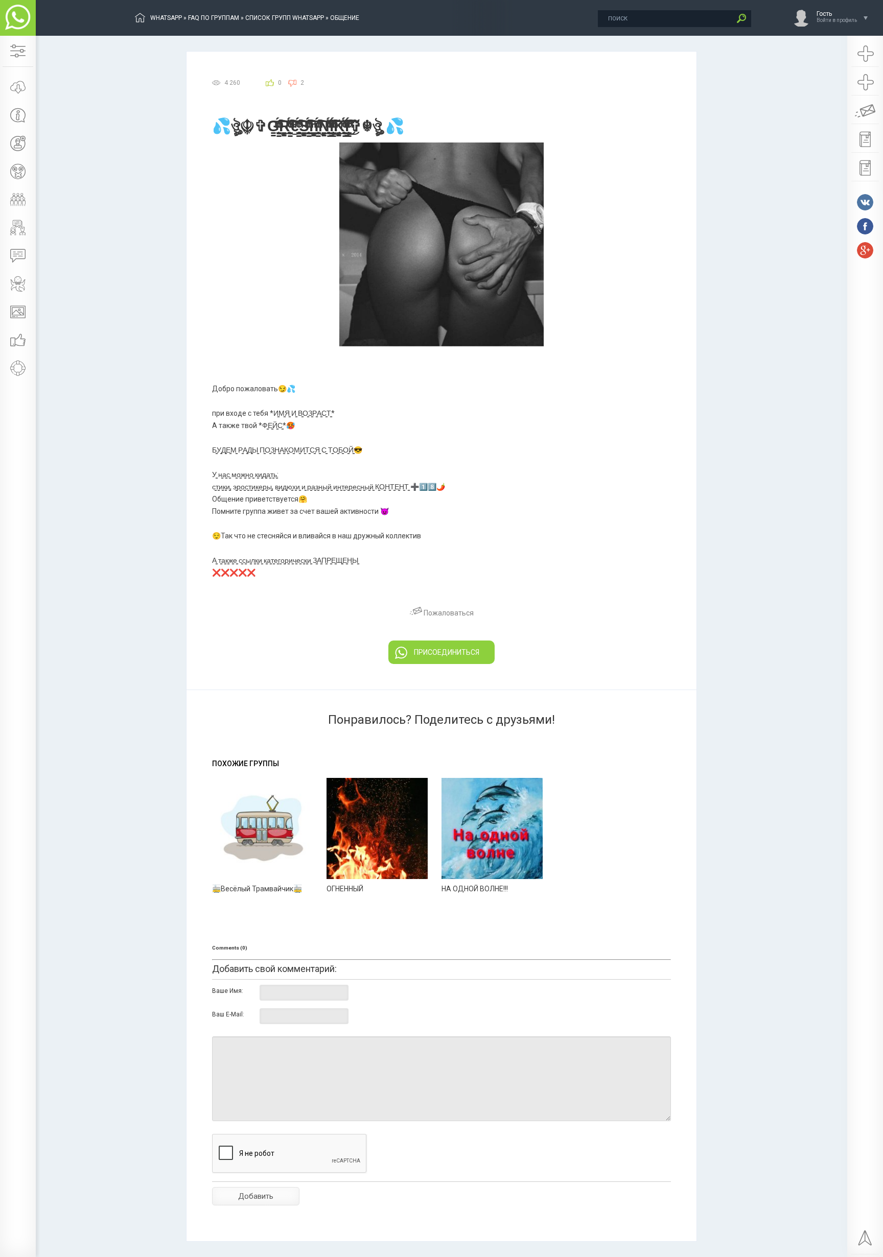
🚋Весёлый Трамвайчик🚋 (257, 889)
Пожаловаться (448, 613)
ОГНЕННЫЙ (345, 889)
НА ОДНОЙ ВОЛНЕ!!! (475, 889)
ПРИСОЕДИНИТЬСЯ (446, 652)
